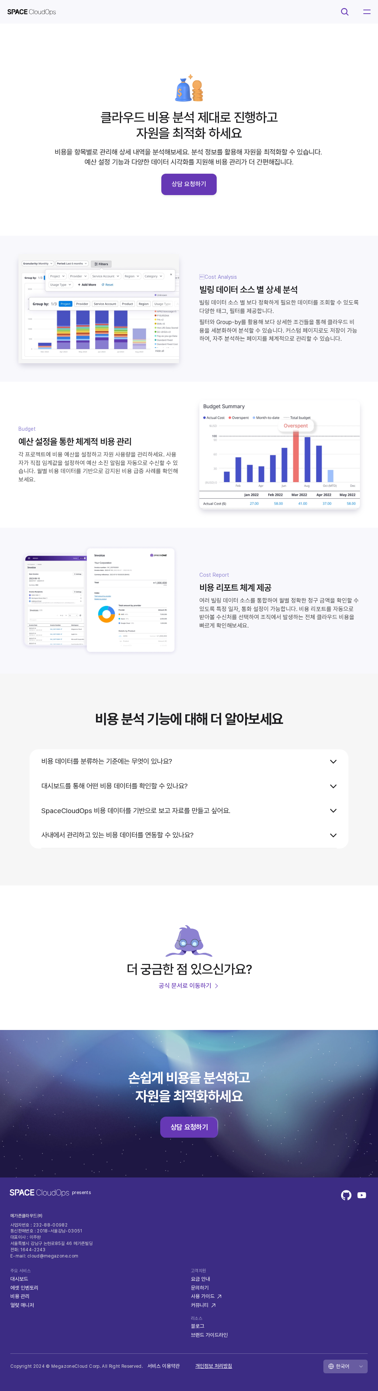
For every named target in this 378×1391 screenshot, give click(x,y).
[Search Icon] (345, 12)
